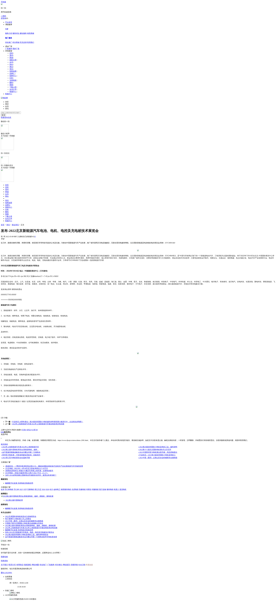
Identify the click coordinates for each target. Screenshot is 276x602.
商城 (11, 58)
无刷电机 (30, 489)
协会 (11, 64)
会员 (11, 62)
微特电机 (110, 489)
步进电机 (75, 489)
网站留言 (66, 565)
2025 (21, 489)
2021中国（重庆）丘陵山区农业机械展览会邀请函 (24, 521)
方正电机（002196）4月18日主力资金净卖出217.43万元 (26, 468)
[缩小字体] (4, 236)
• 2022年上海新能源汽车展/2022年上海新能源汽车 (20, 447)
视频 (11, 85)
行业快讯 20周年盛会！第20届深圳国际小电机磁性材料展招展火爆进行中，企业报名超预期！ (47, 422)
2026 (47, 489)
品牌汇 (12, 73)
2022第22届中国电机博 (14, 500)
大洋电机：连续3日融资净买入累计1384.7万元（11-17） (26, 473)
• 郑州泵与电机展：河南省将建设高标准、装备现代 (20, 455)
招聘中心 (12, 76)
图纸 (11, 82)
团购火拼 (12, 60)
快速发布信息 (6, 117)
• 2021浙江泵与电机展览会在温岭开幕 (15, 458)
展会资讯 (15, 225)
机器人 (116, 489)
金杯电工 (56, 489)
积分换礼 (58, 565)
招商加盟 (12, 71)
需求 (11, 55)
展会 (11, 67)
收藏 (18, 430)
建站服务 (23, 33)
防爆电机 (82, 489)
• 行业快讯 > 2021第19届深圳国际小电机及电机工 (157, 455)
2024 (43, 489)
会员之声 (12, 89)
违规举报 (74, 565)
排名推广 (8, 42)
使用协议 (19, 565)
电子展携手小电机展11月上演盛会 (18, 519)
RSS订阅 (81, 565)
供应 (11, 53)
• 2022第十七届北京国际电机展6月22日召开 (154, 449)
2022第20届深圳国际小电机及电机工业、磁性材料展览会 (26, 534)
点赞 (3, 430)
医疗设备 (102, 489)
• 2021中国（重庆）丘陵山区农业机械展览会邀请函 (157, 458)
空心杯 (16, 489)
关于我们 (4, 565)
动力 (51, 489)
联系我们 (30, 42)
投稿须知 (4, 561)
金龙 (2, 489)
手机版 (3, 2)
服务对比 (16, 33)
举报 (13, 430)
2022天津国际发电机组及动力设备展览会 (20, 516)
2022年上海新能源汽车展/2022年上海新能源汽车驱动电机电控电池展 (38, 424)
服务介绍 (8, 33)
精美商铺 (30, 33)
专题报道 (12, 80)
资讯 (11, 69)
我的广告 (16, 49)
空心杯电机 (9, 489)
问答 (11, 78)
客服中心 (12, 92)
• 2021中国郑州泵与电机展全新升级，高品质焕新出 (157, 452)
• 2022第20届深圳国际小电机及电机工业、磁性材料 (157, 447)
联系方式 (12, 565)
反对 (8, 430)
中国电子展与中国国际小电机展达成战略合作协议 (24, 523)
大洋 (25, 489)
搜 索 (3, 115)
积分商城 (16, 42)
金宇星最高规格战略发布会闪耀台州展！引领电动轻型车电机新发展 (31, 537)
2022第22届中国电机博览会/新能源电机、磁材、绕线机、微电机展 (30, 525)
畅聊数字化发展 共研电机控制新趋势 (19, 483)
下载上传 (12, 87)
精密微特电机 (66, 489)
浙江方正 (37, 489)
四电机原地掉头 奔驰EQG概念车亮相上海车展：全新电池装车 (29, 471)
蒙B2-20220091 (6, 573)
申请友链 (89, 565)
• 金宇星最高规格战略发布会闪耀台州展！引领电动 (20, 452)
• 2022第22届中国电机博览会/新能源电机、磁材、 (20, 449)
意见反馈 (23, 42)
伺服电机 (95, 489)
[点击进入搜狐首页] (139, 407)
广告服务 (8, 49)
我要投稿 (4, 557)
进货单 (3, 18)
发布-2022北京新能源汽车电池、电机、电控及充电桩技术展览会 (29, 532)
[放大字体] (2, 236)
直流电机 (122, 489)
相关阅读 (4, 444)
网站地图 (35, 565)
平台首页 (8, 22)
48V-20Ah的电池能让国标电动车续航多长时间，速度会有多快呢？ (30, 475)
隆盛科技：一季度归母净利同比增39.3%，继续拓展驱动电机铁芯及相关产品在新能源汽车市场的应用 (44, 466)
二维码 (3, 16)
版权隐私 (27, 565)
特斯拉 (88, 489)
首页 (7, 185)
